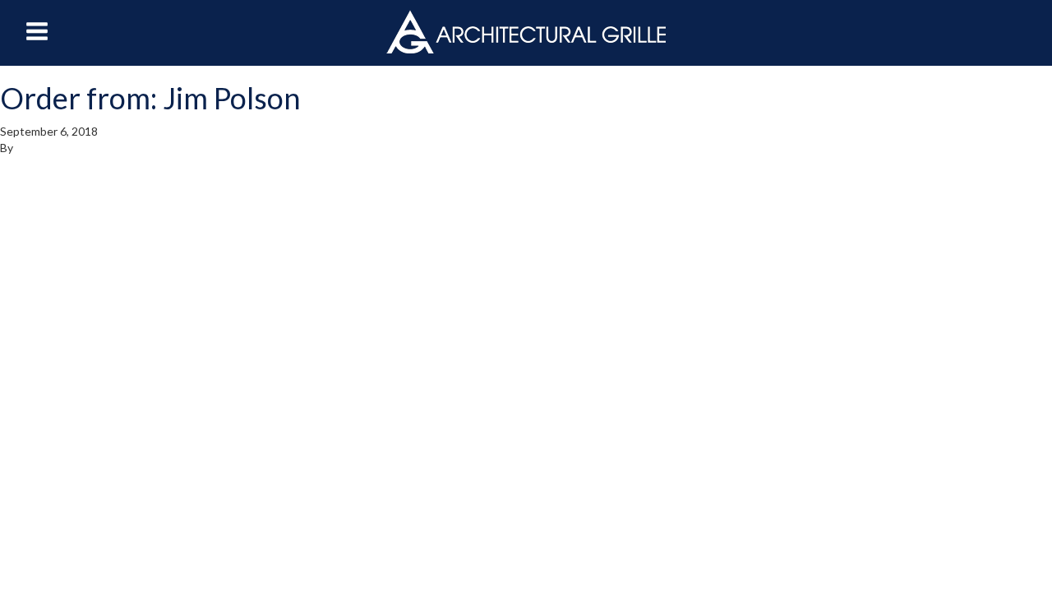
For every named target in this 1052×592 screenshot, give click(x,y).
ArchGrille (526, 31)
